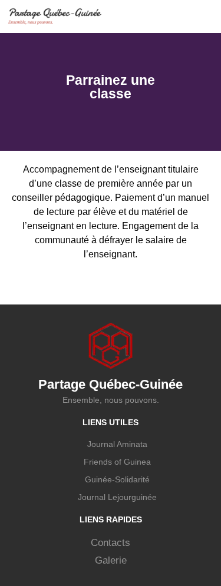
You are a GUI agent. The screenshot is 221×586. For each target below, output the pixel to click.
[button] (207, 16)
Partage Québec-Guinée (110, 384)
